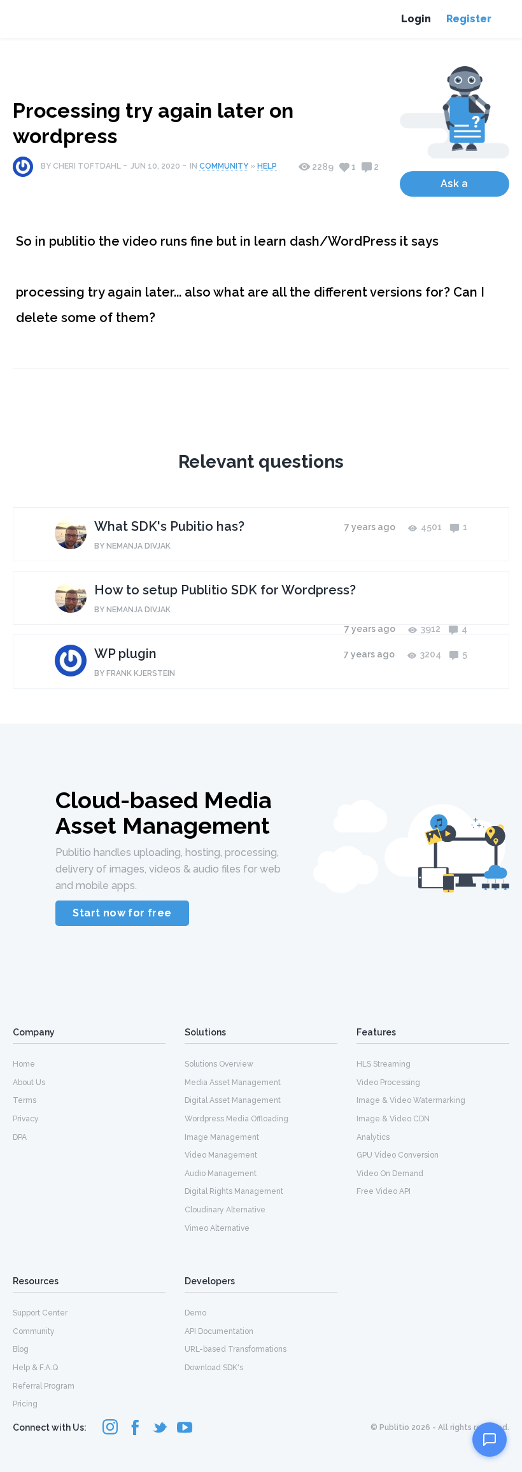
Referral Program (43, 1386)
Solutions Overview (219, 1064)
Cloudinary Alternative (225, 1209)
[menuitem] (89, 1063)
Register (468, 19)
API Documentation (219, 1331)
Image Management (222, 1137)
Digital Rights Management (234, 1191)
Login (416, 19)
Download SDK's (214, 1367)
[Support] (489, 1439)
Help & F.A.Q (35, 1367)
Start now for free (122, 913)
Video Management (221, 1155)
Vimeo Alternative (217, 1228)
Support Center (40, 1312)
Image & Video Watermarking (410, 1100)
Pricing (25, 1403)
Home (24, 1064)
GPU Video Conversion (397, 1155)
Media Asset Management (233, 1082)
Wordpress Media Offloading (236, 1118)
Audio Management (221, 1173)
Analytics (373, 1137)
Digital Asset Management (233, 1100)
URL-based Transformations (235, 1349)
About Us (29, 1082)
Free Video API (383, 1191)
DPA (20, 1137)
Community (223, 166)
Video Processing (388, 1082)
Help (267, 166)
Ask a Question (454, 187)
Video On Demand (389, 1173)
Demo (195, 1312)
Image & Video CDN (393, 1118)
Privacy (26, 1118)
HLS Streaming (383, 1064)
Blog (21, 1349)
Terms (24, 1100)
